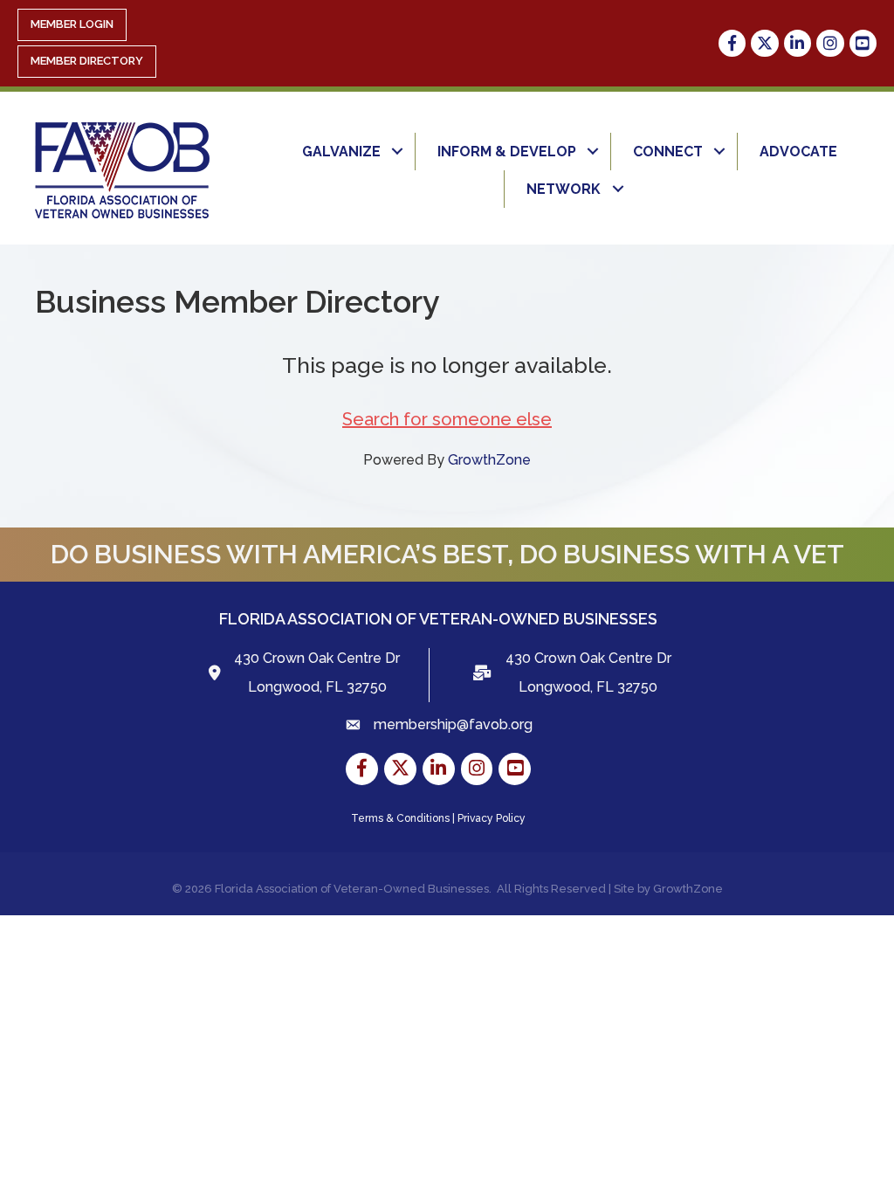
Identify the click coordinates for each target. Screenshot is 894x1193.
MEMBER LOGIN (72, 24)
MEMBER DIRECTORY (87, 60)
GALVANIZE (341, 151)
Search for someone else (447, 419)
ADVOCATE (798, 151)
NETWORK (563, 189)
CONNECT (668, 151)
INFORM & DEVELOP (506, 151)
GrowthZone (489, 460)
